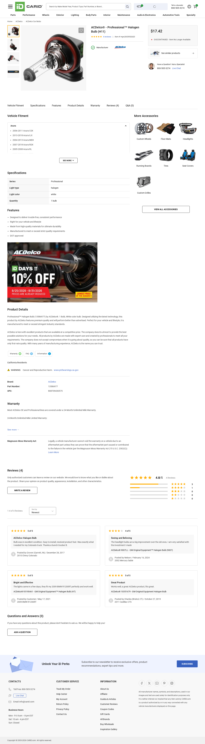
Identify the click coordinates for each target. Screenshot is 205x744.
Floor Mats (166, 139)
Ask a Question (22, 632)
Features (56, 105)
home (9, 21)
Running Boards (143, 166)
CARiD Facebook (142, 683)
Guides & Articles (108, 699)
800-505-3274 (177, 8)
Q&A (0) (130, 105)
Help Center (61, 694)
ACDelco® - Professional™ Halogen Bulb (13, 31)
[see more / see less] (68, 160)
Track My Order (63, 689)
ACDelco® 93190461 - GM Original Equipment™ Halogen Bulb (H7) (45, 591)
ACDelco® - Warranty (15, 354)
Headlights (188, 139)
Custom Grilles (144, 193)
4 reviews (107, 37)
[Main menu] (10, 6)
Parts (13, 15)
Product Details (76, 105)
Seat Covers (187, 166)
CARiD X (149, 683)
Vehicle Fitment (15, 105)
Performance (29, 15)
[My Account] (189, 6)
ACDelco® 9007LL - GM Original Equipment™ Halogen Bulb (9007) (142, 550)
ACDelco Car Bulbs (33, 21)
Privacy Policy (62, 709)
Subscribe (187, 664)
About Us (104, 689)
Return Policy (62, 704)
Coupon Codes (107, 709)
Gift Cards (105, 714)
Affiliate (103, 694)
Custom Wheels (144, 139)
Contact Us (61, 714)
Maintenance (124, 15)
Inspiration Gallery (108, 729)
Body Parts (91, 15)
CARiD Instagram (172, 683)
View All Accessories (166, 209)
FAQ (29, 354)
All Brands (105, 719)
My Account (61, 699)
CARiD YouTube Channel (157, 683)
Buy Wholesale (107, 724)
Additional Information (43, 354)
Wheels (45, 15)
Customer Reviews (109, 704)
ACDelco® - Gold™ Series (13, 72)
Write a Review (22, 490)
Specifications (37, 105)
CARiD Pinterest (164, 683)
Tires (166, 166)
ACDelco (19, 21)
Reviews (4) (113, 105)
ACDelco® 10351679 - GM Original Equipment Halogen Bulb (138, 591)
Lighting (75, 15)
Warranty (95, 105)
